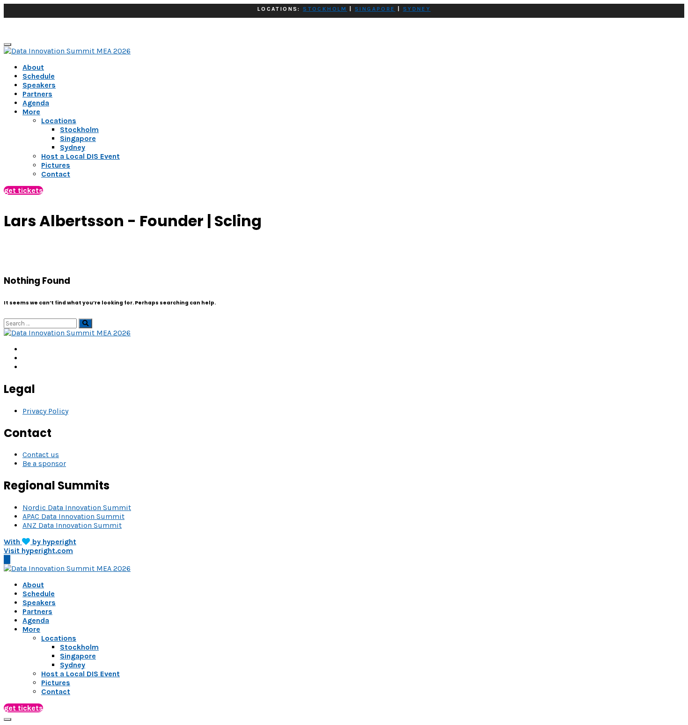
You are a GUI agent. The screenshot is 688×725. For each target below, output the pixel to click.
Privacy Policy (45, 411)
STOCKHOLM (325, 9)
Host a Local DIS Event (80, 673)
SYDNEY (417, 9)
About (33, 67)
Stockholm (79, 647)
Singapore (78, 655)
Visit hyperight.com (38, 550)
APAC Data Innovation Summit (73, 516)
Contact (55, 691)
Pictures (55, 682)
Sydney (72, 664)
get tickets (23, 190)
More (31, 111)
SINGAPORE (375, 9)
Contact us (40, 454)
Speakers (39, 85)
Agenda (35, 102)
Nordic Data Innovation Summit (76, 507)
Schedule (38, 76)
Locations (58, 638)
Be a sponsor (44, 463)
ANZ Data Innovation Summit (72, 525)
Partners (37, 93)
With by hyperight (40, 541)
